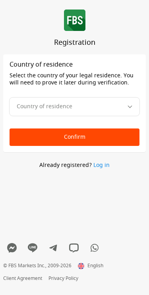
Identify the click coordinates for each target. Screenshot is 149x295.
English (95, 266)
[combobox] (74, 107)
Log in (101, 165)
